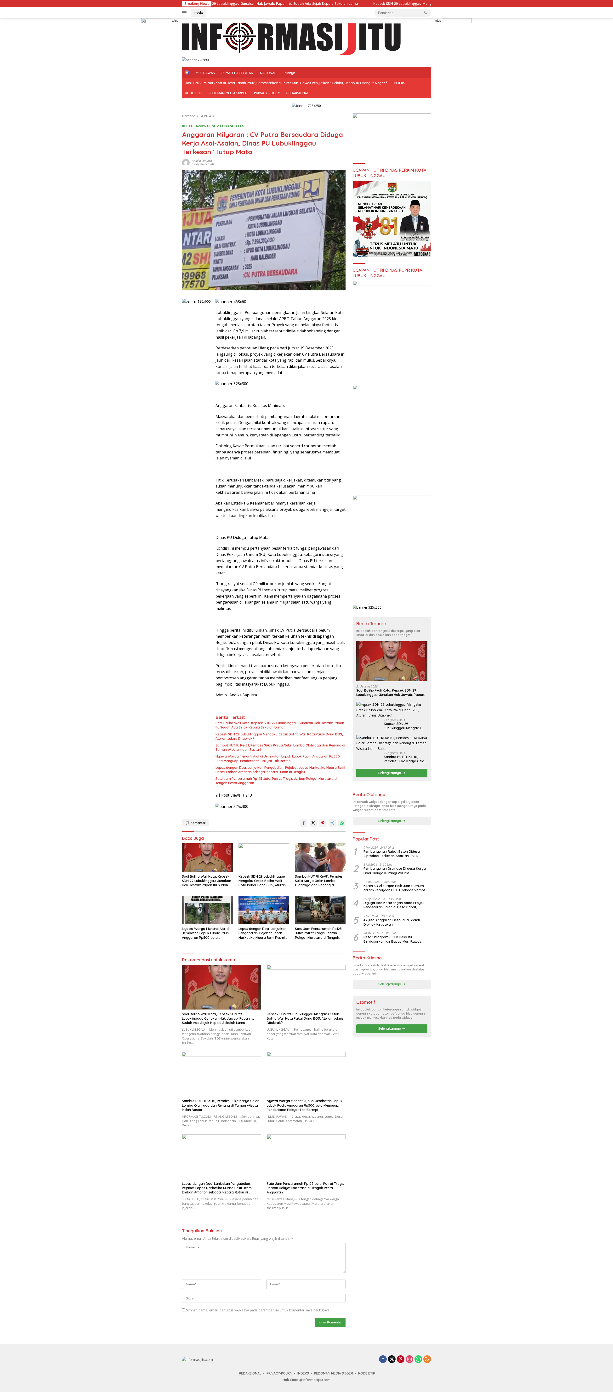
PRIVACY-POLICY (267, 93)
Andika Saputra (202, 161)
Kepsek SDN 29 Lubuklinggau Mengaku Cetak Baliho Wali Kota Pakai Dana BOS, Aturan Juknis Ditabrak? (357, 3)
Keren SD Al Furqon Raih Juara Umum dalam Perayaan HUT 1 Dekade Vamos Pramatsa (394, 888)
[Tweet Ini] (313, 823)
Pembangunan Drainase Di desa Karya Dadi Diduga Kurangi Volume (394, 870)
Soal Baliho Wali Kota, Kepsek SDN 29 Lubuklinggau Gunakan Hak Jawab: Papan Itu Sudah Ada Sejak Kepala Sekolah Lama (280, 725)
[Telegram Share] (332, 823)
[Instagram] (409, 1359)
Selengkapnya (390, 773)
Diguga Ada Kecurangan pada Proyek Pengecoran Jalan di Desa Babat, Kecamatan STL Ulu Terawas (394, 905)
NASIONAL (268, 73)
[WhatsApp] (418, 1359)
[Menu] (185, 13)
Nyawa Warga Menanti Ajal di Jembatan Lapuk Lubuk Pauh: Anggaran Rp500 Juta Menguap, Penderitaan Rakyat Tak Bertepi (278, 758)
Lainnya (289, 73)
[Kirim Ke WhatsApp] (342, 823)
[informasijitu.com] (291, 39)
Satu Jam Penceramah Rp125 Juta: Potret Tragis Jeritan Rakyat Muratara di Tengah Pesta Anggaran (276, 780)
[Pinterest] (400, 1359)
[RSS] (427, 1359)
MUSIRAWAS (205, 73)
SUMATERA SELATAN (237, 73)
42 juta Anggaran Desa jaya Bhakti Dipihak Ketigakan (391, 922)
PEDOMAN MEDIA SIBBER (228, 93)
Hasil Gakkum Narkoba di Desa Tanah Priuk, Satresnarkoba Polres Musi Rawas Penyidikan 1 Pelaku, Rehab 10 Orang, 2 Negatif (286, 83)
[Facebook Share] (303, 823)
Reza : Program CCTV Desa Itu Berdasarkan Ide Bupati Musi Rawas (392, 939)
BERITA (187, 126)
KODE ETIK (193, 93)
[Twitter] (392, 1359)
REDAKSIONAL (297, 93)
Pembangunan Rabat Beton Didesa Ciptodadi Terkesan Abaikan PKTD (391, 853)
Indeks (199, 12)
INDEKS (399, 83)
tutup (175, 20)
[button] (426, 12)
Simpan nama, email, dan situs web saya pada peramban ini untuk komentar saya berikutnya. (258, 1310)
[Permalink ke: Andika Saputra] (186, 162)
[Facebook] (383, 1359)
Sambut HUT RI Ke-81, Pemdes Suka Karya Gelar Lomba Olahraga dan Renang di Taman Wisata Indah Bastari (280, 747)
